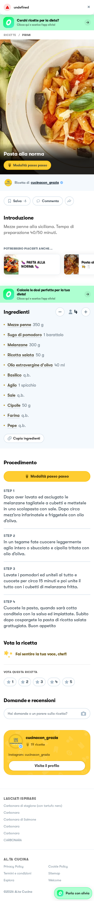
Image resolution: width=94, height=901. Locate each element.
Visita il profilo (47, 766)
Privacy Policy (14, 866)
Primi (26, 35)
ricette (10, 35)
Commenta (50, 201)
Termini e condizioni (17, 873)
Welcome (54, 880)
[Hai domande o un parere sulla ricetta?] (43, 713)
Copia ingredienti (26, 438)
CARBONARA (13, 840)
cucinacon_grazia (45, 183)
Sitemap (54, 873)
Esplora (9, 880)
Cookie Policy (58, 866)
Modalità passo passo (30, 165)
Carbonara (11, 812)
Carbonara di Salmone (20, 819)
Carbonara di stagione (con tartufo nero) (33, 806)
